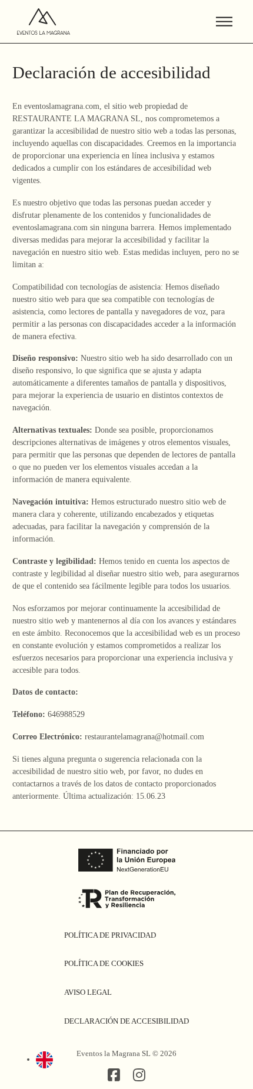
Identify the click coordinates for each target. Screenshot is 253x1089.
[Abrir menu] (224, 22)
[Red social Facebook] (114, 1076)
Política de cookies (104, 963)
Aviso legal (88, 992)
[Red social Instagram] (139, 1076)
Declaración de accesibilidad (126, 1021)
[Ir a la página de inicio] (43, 21)
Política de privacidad (110, 935)
